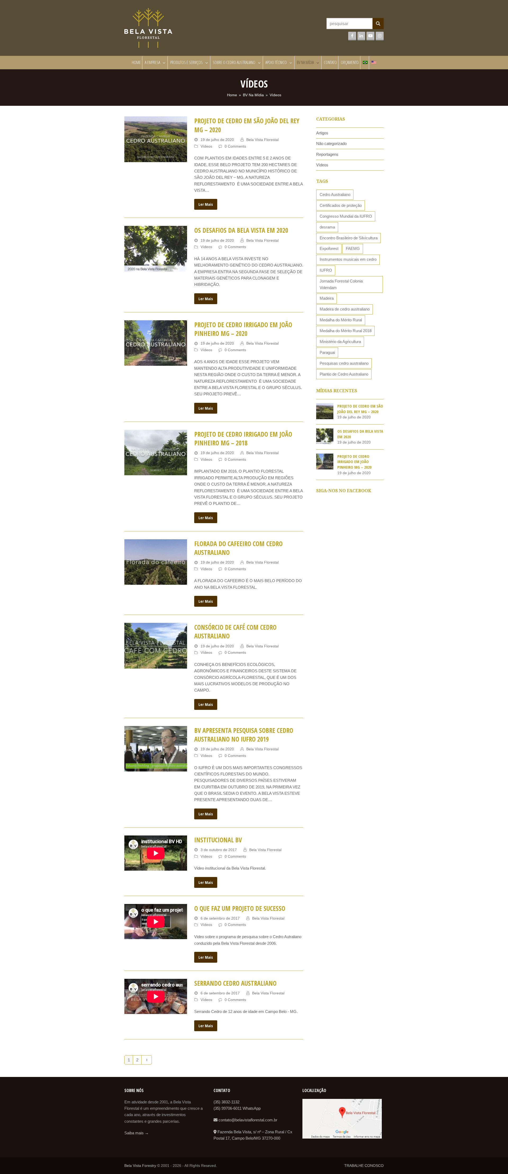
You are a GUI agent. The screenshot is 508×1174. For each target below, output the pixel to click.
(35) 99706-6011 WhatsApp (237, 1108)
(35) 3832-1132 (226, 1102)
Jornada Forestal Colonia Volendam (341, 284)
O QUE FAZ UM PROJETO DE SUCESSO (239, 908)
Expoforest (329, 248)
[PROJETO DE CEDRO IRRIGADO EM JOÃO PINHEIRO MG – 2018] (155, 452)
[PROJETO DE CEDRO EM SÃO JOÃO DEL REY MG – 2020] (155, 139)
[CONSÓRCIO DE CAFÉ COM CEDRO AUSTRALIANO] (155, 645)
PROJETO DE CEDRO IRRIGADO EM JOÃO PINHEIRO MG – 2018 (243, 438)
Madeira (327, 298)
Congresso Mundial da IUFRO (346, 216)
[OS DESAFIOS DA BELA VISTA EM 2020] (155, 248)
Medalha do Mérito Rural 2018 (345, 330)
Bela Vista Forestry (140, 1165)
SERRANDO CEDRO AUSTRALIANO (235, 983)
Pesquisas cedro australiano (344, 363)
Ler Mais (205, 204)
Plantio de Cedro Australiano (344, 374)
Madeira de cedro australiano (345, 309)
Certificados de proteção (341, 205)
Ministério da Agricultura (340, 341)
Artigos (322, 133)
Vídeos (206, 146)
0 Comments (235, 146)
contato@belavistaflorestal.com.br (247, 1120)
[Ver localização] (342, 1137)
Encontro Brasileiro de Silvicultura (349, 238)
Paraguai (327, 352)
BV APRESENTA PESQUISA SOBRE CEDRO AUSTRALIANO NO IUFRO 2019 (243, 734)
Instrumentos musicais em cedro (348, 259)
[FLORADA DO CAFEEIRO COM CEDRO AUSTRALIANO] (155, 561)
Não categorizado (331, 143)
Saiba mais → (136, 1133)
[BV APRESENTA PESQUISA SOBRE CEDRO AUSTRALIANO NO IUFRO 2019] (155, 748)
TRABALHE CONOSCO (364, 1165)
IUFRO (326, 270)
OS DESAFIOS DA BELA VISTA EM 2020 (241, 230)
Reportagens (327, 154)
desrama (327, 227)
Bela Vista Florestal (262, 140)
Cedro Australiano (335, 194)
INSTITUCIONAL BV (218, 839)
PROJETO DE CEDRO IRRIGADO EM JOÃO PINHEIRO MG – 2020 (243, 329)
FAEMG (353, 248)
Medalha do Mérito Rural (341, 320)
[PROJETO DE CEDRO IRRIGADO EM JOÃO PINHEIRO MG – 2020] (155, 342)
